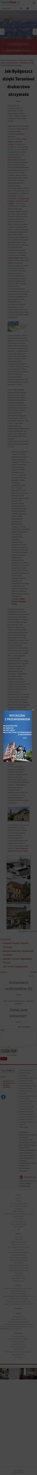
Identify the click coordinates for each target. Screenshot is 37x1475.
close (33, 710)
